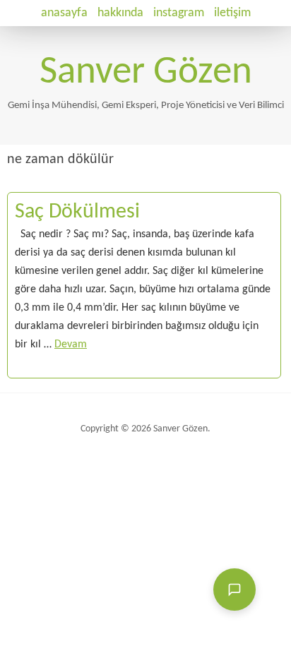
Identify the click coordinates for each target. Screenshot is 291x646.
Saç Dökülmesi (77, 212)
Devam (70, 344)
